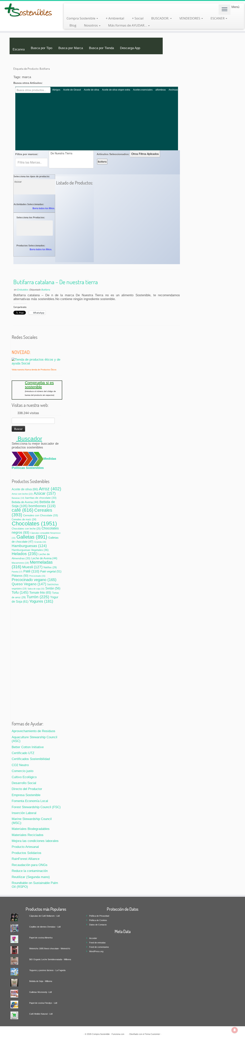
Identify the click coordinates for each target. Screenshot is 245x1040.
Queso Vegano (29, 584)
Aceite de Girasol (72, 89)
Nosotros (91, 25)
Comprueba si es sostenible (39, 385)
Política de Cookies (98, 920)
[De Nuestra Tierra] (71, 153)
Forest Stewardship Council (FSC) (36, 807)
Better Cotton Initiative (28, 747)
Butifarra (102, 161)
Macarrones (20, 563)
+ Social (138, 18)
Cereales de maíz (24, 519)
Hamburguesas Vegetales (30, 549)
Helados (25, 553)
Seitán (52, 588)
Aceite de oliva (91, 89)
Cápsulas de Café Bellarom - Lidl (44, 916)
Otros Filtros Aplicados (145, 154)
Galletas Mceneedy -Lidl (40, 992)
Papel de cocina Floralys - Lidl (43, 1003)
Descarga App (130, 48)
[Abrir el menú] (224, 9)
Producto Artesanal (25, 847)
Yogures (41, 601)
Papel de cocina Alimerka (40, 937)
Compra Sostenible (81, 18)
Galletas (31, 537)
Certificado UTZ (23, 753)
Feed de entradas (97, 942)
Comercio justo (22, 771)
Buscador (29, 438)
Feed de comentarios (99, 947)
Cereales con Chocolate (40, 515)
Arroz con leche (22, 494)
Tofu (20, 592)
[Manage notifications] (235, 1030)
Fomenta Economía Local (30, 801)
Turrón (38, 597)
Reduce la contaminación (30, 871)
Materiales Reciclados (27, 835)
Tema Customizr (152, 1034)
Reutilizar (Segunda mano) (31, 877)
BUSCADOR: (160, 18)
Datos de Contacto (98, 924)
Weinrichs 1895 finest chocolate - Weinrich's (49, 948)
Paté (31, 571)
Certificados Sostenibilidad (31, 759)
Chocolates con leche (26, 528)
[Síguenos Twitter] (14, 345)
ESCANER (218, 18)
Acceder (93, 938)
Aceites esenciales (143, 89)
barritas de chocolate (40, 497)
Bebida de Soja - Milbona (40, 981)
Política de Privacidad (99, 916)
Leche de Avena (44, 558)
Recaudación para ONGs (29, 865)
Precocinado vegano (34, 580)
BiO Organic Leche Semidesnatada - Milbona (50, 959)
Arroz (50, 488)
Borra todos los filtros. (44, 208)
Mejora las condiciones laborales (35, 841)
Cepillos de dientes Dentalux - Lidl (44, 927)
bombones (42, 506)
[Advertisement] (96, 121)
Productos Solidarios (26, 853)
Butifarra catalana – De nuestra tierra (55, 282)
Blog (72, 25)
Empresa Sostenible (26, 795)
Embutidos (23, 289)
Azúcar (45, 493)
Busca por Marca (70, 48)
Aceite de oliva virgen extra (116, 89)
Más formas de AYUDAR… (128, 25)
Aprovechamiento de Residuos (33, 731)
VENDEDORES (190, 18)
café (22, 510)
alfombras (160, 89)
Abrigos (56, 89)
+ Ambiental (115, 18)
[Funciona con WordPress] (126, 1033)
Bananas (18, 498)
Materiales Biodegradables (31, 829)
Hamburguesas (29, 546)
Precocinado (37, 576)
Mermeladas (32, 564)
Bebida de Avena (25, 502)
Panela (17, 572)
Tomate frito (40, 592)
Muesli (32, 567)
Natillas (50, 567)
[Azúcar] (34, 181)
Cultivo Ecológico (24, 777)
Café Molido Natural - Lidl (40, 1014)
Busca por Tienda (101, 48)
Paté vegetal (50, 571)
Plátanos (20, 575)
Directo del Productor (27, 789)
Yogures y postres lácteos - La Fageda (47, 970)
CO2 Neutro (20, 765)
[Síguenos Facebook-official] (19, 345)
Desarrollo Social (24, 783)
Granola (40, 542)
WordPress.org (96, 951)
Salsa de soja (36, 589)
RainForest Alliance (25, 859)
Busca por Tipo (41, 48)
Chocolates (34, 523)
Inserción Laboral (24, 813)
